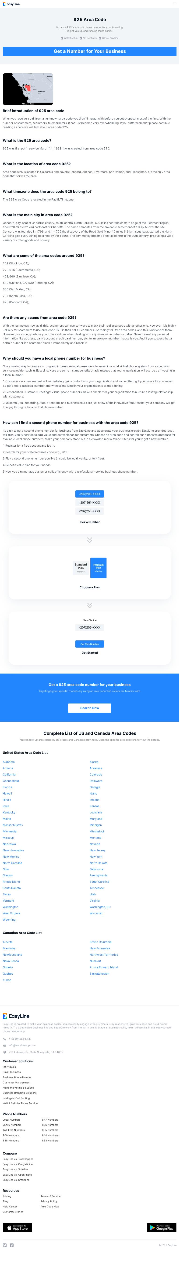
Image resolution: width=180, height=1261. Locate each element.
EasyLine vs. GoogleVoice (18, 1164)
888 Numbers (11, 1140)
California (9, 774)
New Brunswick (100, 948)
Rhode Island (11, 881)
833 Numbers (50, 1140)
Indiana (94, 800)
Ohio (6, 869)
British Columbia (101, 942)
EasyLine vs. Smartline (16, 1179)
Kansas (94, 806)
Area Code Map (50, 1206)
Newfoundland (12, 954)
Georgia (95, 787)
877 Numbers (50, 1119)
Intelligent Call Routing (16, 1098)
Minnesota (10, 831)
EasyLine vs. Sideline (15, 1169)
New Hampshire (13, 850)
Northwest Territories (104, 954)
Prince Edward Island (104, 967)
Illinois (7, 800)
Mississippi (97, 831)
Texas (7, 894)
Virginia (95, 900)
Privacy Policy (49, 1201)
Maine (7, 818)
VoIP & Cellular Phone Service (20, 1103)
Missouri (8, 837)
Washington (10, 907)
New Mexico (11, 856)
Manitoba (9, 948)
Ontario (8, 967)
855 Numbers (50, 1130)
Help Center (10, 1206)
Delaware (96, 781)
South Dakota (12, 888)
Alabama (9, 762)
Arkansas (96, 768)
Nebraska (9, 844)
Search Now (89, 708)
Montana (95, 837)
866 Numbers (50, 1124)
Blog (5, 1201)
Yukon (7, 980)
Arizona (8, 768)
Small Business (12, 1072)
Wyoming (9, 919)
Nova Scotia (11, 961)
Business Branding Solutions (20, 1092)
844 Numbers (50, 1135)
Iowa (6, 806)
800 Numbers (11, 1135)
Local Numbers (12, 1119)
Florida (7, 787)
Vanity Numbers (12, 1124)
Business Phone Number (17, 1077)
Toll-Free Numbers (14, 1130)
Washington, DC (100, 907)
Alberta (8, 942)
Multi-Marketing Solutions (18, 1087)
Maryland (96, 818)
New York (96, 856)
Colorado (96, 774)
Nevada (95, 844)
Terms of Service (50, 1196)
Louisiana (96, 812)
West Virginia (11, 913)
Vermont (8, 900)
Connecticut (11, 781)
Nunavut (95, 961)
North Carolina (12, 863)
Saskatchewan (99, 973)
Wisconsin (96, 913)
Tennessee (97, 888)
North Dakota (98, 863)
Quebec (8, 973)
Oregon (8, 875)
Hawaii (7, 793)
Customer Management (16, 1082)
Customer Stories (13, 1212)
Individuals (9, 1066)
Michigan (96, 825)
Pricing (7, 1196)
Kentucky (9, 812)
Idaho (93, 793)
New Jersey (98, 850)
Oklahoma (96, 869)
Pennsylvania (98, 875)
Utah (93, 894)
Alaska (94, 762)
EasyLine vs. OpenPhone (17, 1174)
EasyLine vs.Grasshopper (18, 1159)
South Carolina (99, 881)
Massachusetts (13, 825)
